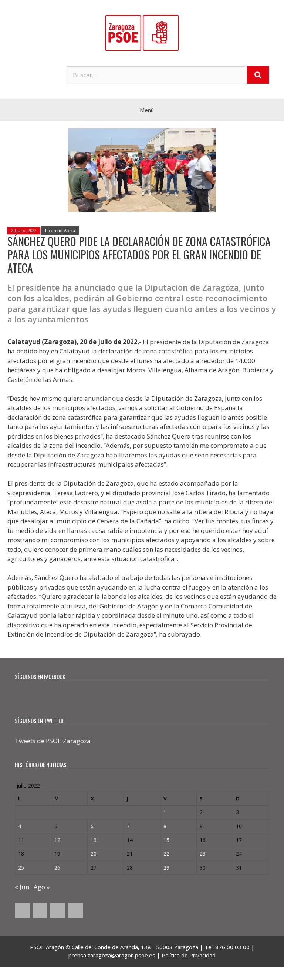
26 (57, 867)
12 (57, 839)
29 (166, 867)
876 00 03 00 (232, 947)
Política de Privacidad (189, 955)
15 (166, 839)
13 (94, 839)
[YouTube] (57, 910)
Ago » (42, 887)
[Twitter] (40, 910)
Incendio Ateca (60, 230)
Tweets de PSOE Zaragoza (53, 740)
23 (203, 853)
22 (166, 853)
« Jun (22, 887)
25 (21, 867)
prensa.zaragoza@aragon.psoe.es (111, 955)
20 (94, 853)
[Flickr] (75, 910)
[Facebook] (22, 910)
